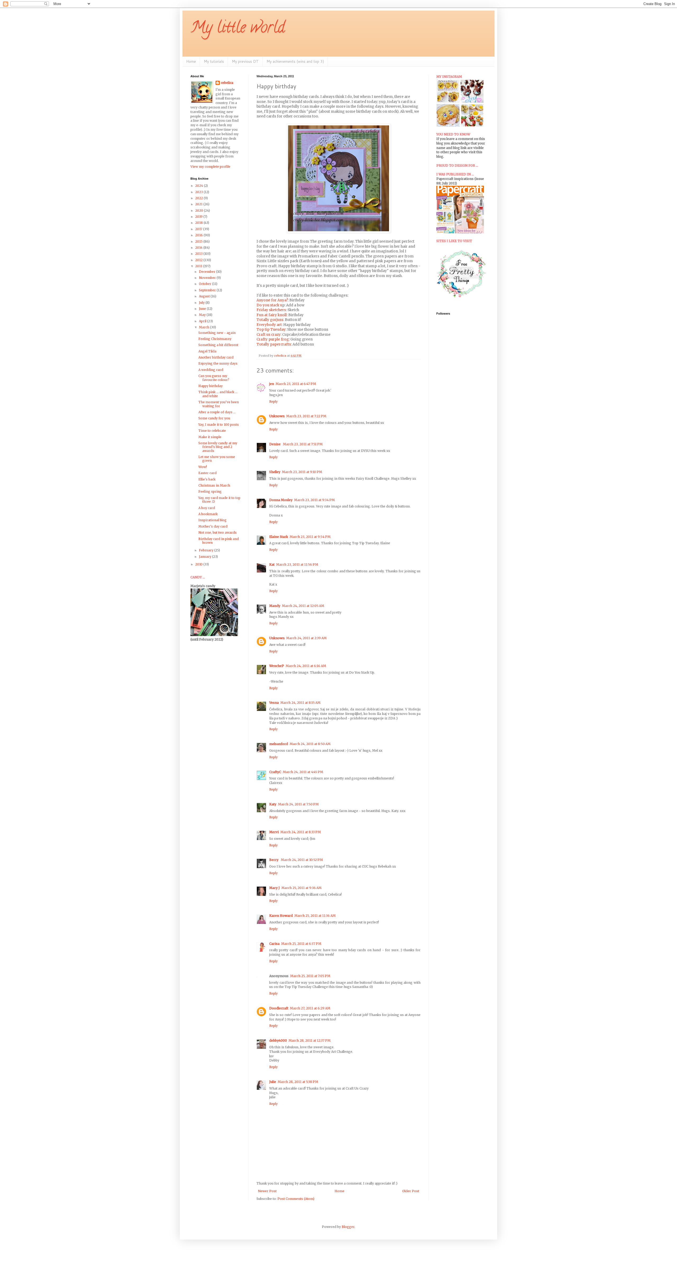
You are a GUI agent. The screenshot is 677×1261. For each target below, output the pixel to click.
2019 (199, 217)
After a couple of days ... (217, 412)
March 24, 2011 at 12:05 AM (303, 606)
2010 (199, 564)
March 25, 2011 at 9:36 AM (301, 888)
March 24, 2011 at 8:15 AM (300, 703)
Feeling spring (210, 491)
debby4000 (278, 1040)
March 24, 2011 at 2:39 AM (306, 638)
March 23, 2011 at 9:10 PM (302, 472)
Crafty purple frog (273, 339)
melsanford (278, 744)
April (203, 321)
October (205, 284)
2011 (199, 266)
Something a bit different (218, 345)
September (208, 290)
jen (271, 384)
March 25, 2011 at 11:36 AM (315, 916)
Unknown (277, 416)
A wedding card (210, 370)
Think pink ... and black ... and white (217, 394)
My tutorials (214, 61)
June (203, 309)
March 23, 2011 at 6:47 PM (296, 384)
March (204, 327)
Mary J (274, 888)
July (202, 303)
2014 (199, 248)
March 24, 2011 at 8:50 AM (310, 744)
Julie (272, 1082)
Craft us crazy (269, 334)
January (205, 557)
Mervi (274, 832)
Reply (273, 401)
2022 (199, 198)
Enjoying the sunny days (217, 363)
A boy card (206, 508)
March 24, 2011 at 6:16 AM (306, 666)
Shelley (274, 472)
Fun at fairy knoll (272, 315)
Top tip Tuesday (271, 329)
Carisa (274, 944)
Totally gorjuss (270, 319)
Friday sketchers (271, 310)
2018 (199, 223)
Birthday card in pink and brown (218, 541)
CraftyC (275, 772)
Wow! (202, 467)
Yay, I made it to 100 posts (218, 425)
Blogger (348, 1227)
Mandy (274, 606)
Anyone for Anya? (272, 300)
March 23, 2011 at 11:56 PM (297, 564)
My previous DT (245, 61)
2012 (199, 260)
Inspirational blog (212, 520)
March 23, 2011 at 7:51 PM (303, 444)
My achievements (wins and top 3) (295, 61)
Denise (275, 444)
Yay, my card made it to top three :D (219, 500)
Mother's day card (212, 526)
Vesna (274, 703)
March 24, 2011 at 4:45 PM (303, 772)
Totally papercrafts (274, 344)
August (205, 296)
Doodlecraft (278, 1008)
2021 (199, 204)
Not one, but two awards (217, 532)
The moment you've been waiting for (218, 404)
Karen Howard (281, 916)
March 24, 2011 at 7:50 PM (298, 804)
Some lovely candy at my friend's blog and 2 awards (217, 447)
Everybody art (269, 325)
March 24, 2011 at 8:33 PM (300, 832)
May (203, 315)
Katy (272, 804)
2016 (199, 235)
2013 (199, 254)
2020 (199, 210)
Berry (274, 860)
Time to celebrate (212, 431)
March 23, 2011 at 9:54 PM (310, 537)
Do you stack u (269, 305)
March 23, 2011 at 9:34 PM (314, 500)
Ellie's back (207, 479)
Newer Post (267, 1191)
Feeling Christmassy (214, 339)
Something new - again (217, 333)
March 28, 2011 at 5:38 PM (298, 1082)
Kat (272, 564)
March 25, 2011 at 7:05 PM (310, 976)
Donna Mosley (280, 500)
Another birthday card (216, 357)
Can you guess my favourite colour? (213, 378)
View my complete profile (210, 167)
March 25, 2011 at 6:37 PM (301, 944)
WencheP (276, 666)
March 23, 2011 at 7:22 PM (306, 416)
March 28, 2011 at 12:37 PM (310, 1040)
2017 (199, 229)
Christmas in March (214, 485)
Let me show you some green (216, 458)
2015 (199, 241)
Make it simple (209, 437)
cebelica (227, 83)
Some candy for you (214, 418)
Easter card (207, 473)
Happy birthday (210, 386)
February (206, 550)
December (207, 272)
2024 (199, 186)
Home (191, 61)
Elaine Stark (278, 537)
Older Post (410, 1191)
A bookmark (208, 514)
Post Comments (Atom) (295, 1199)
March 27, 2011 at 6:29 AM (310, 1008)
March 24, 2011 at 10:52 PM (302, 860)
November (208, 278)
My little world (237, 28)
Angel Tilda (207, 351)
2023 (199, 192)
